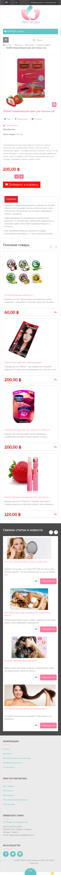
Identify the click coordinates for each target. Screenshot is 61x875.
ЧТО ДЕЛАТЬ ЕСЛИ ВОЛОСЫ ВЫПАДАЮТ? (25, 709)
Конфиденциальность (12, 763)
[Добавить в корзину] (55, 311)
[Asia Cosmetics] (30, 14)
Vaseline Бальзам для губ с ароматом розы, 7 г (27, 430)
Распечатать (12, 125)
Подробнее (11, 199)
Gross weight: (9, 134)
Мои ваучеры (9, 804)
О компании (8, 767)
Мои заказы (8, 786)
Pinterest (37, 119)
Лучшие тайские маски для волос (21, 661)
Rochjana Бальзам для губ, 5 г (19, 295)
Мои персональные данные (15, 800)
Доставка (7, 754)
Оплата (6, 749)
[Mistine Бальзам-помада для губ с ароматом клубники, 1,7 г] (30, 474)
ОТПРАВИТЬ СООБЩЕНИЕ (15, 822)
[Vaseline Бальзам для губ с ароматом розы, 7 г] (30, 406)
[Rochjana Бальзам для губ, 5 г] (30, 272)
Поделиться (21, 119)
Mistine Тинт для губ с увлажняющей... (23, 362)
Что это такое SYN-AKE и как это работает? (26, 562)
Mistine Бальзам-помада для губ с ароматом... (27, 497)
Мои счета (7, 791)
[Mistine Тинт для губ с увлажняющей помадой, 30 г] (30, 339)
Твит (8, 119)
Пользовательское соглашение (17, 758)
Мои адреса (8, 795)
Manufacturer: (9, 129)
